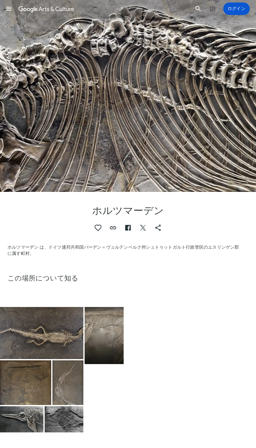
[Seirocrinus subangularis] (64, 419)
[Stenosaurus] (67, 382)
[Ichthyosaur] (21, 419)
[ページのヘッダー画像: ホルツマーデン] (128, 96)
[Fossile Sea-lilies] (25, 382)
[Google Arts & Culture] (103, 8)
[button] (8, 8)
